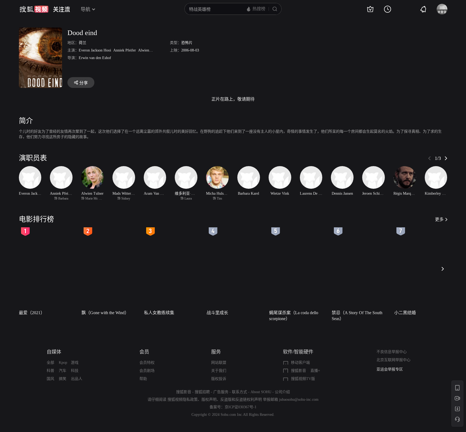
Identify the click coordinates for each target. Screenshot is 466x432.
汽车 (62, 371)
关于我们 (218, 371)
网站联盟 (218, 363)
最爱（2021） (32, 312)
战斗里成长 (217, 312)
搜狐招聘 (202, 392)
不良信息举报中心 (391, 352)
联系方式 (239, 392)
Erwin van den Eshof (95, 58)
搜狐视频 (34, 9)
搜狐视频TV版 (303, 379)
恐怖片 (187, 43)
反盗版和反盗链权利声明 (241, 399)
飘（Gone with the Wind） (105, 312)
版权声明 (209, 399)
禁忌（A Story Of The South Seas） (357, 315)
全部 (50, 363)
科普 (50, 371)
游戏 (74, 363)
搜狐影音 (298, 371)
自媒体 (54, 352)
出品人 (76, 379)
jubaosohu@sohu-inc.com (298, 399)
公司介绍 (282, 392)
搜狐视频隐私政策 (182, 399)
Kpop (63, 363)
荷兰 (82, 43)
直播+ (315, 371)
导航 (85, 9)
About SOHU (261, 392)
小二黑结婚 (405, 312)
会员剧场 (147, 371)
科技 (74, 371)
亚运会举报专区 (389, 367)
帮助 (143, 379)
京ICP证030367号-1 (240, 407)
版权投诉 (218, 379)
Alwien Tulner (149, 50)
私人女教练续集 (159, 312)
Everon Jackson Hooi (95, 50)
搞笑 (62, 379)
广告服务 (220, 392)
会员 (144, 352)
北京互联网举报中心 (393, 360)
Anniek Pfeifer (124, 50)
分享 (83, 83)
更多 (439, 219)
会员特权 (147, 363)
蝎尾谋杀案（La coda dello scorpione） (293, 315)
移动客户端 (300, 363)
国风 (50, 379)
